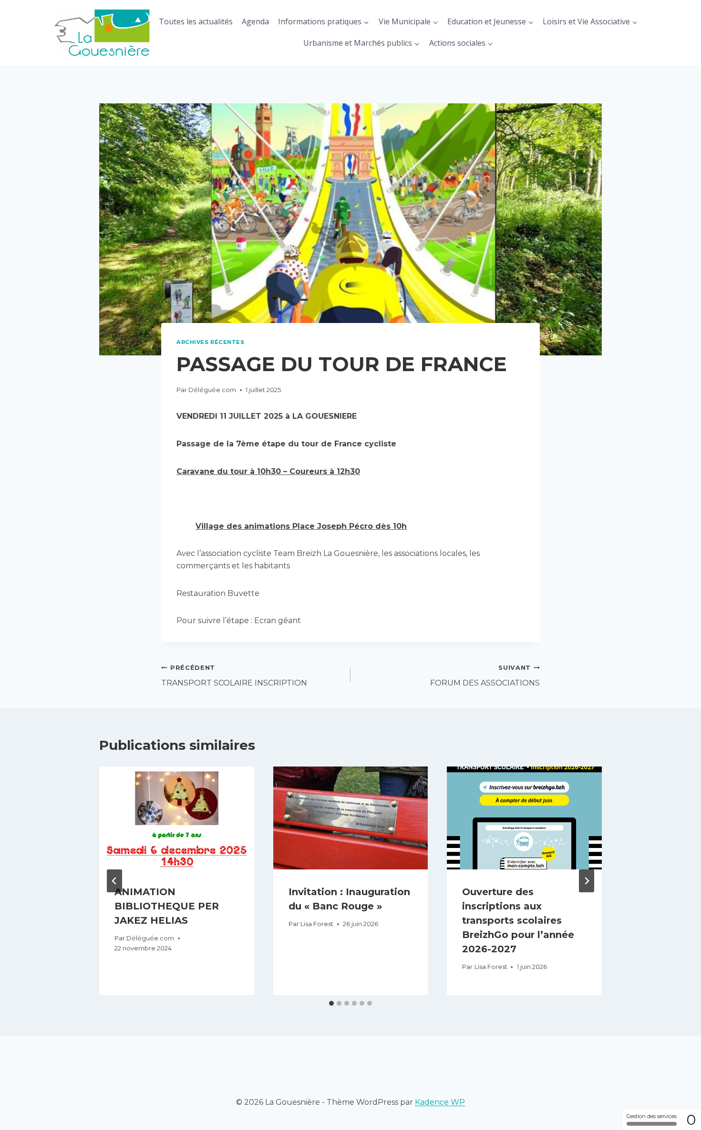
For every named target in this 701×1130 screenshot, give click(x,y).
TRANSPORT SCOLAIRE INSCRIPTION (234, 676)
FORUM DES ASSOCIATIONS (485, 676)
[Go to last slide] (114, 880)
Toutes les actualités (196, 21)
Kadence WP (440, 1102)
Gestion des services (652, 1116)
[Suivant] (586, 880)
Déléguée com (212, 389)
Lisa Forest (316, 924)
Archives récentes (210, 342)
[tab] (331, 1003)
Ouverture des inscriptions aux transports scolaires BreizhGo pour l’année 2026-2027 (518, 920)
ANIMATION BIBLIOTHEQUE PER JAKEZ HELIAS (166, 906)
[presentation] (176, 818)
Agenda (255, 21)
